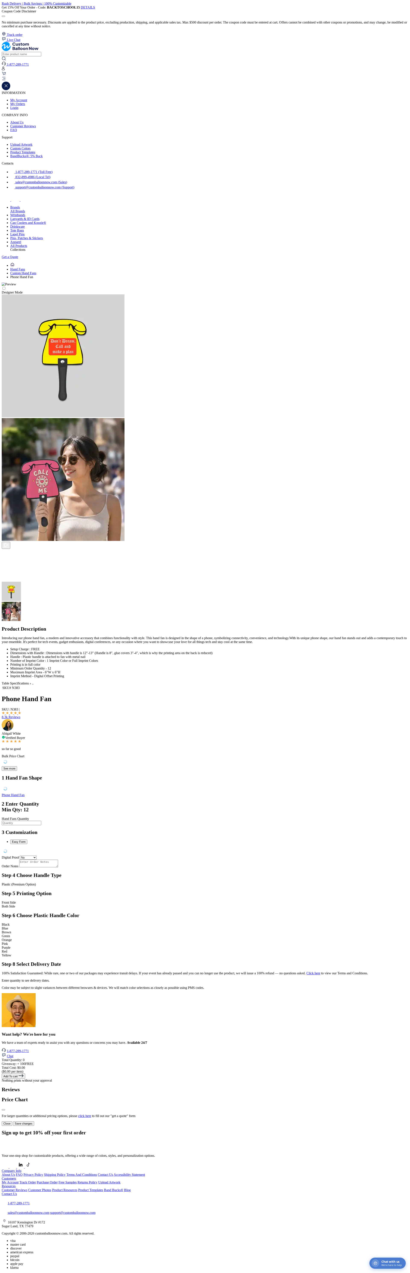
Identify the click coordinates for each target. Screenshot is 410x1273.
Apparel (15, 242)
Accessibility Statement (129, 1174)
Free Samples (68, 1182)
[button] (205, 79)
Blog (127, 1190)
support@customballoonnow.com (72, 1212)
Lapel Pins (17, 234)
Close (6, 1123)
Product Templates (22, 152)
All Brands (17, 211)
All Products (18, 246)
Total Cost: (13, 1067)
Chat (10, 1056)
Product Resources (64, 1190)
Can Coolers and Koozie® (28, 223)
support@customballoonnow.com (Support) (44, 187)
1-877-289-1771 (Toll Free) (34, 172)
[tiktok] (24, 200)
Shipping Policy (55, 1174)
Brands (15, 207)
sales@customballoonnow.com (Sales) (41, 182)
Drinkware (17, 226)
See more (9, 768)
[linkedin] (21, 1167)
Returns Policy (87, 1182)
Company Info (11, 1171)
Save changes (23, 1123)
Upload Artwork (21, 144)
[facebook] (6, 200)
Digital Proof (10, 857)
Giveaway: (18, 1064)
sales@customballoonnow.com (28, 1212)
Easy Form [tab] (19, 841)
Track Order (27, 1182)
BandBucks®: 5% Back (26, 156)
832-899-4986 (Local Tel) (32, 177)
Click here (313, 973)
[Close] (3, 1109)
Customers (9, 1178)
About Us (16, 122)
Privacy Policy (33, 1174)
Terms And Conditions (81, 1174)
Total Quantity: (13, 1060)
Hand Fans (17, 269)
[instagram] (15, 200)
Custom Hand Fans (23, 273)
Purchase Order (47, 1182)
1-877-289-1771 (18, 1051)
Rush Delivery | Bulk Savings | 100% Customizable (36, 3)
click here (84, 1116)
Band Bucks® (113, 1190)
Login (14, 108)
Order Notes (10, 866)
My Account (18, 100)
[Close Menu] (6, 89)
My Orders (17, 104)
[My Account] (3, 69)
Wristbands (17, 215)
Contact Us (105, 1174)
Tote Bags (17, 230)
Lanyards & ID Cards (25, 219)
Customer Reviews (23, 126)
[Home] (12, 265)
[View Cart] (4, 74)
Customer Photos (39, 1190)
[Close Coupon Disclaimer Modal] (3, 16)
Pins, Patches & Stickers (26, 238)
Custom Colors (20, 148)
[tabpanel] (205, 821)
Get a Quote (10, 257)
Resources (9, 1186)
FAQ (13, 130)
